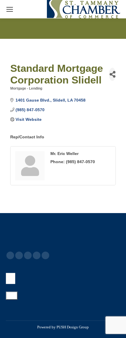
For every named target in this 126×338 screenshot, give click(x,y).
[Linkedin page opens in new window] (36, 255)
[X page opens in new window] (19, 255)
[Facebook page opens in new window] (10, 255)
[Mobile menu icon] (9, 9)
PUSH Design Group (73, 327)
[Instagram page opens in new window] (45, 255)
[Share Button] (112, 74)
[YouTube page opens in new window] (28, 255)
